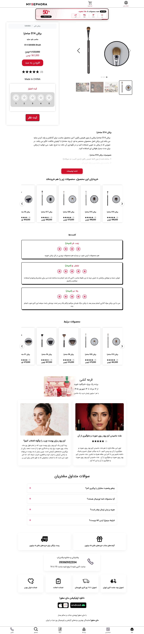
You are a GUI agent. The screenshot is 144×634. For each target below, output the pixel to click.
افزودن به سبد (32, 63)
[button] (78, 50)
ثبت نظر (32, 118)
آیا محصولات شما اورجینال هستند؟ (101, 499)
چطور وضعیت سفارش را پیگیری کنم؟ (100, 488)
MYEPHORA (36, 4)
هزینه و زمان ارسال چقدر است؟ (102, 509)
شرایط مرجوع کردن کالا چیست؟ (102, 520)
